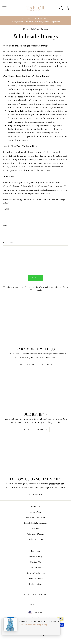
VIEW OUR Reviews (35, 429)
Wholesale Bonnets (36, 540)
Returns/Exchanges (35, 573)
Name (6, 209)
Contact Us (35, 562)
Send (35, 277)
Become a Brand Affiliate (35, 364)
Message (8, 242)
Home (26, 29)
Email (6, 225)
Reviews (35, 529)
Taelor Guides (35, 584)
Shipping (35, 551)
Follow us (35, 494)
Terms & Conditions (35, 518)
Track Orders (35, 568)
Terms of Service (35, 579)
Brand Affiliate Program (35, 523)
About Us (35, 507)
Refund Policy (35, 557)
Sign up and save (35, 594)
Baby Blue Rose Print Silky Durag (32, 624)
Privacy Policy (53, 287)
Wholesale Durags (35, 534)
